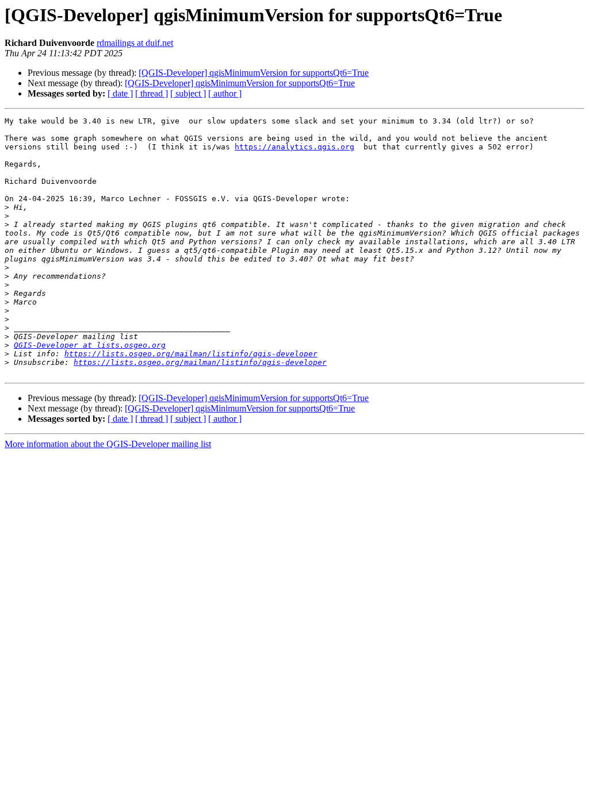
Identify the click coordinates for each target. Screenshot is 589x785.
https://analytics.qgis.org (294, 147)
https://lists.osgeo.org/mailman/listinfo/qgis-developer (191, 353)
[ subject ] (188, 93)
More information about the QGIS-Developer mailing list (108, 444)
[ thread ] (151, 93)
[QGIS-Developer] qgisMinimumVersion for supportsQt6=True (254, 73)
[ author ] (225, 93)
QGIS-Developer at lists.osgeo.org (90, 345)
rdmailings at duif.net (135, 43)
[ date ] (120, 93)
